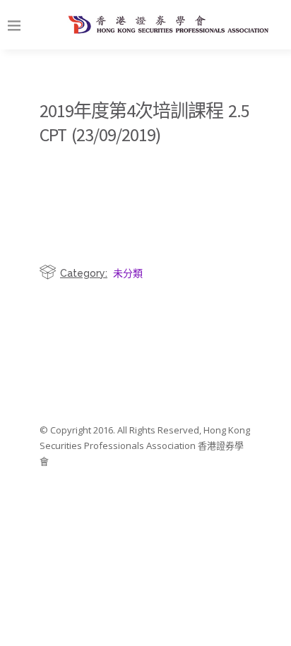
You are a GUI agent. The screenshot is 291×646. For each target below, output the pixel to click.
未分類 (128, 273)
